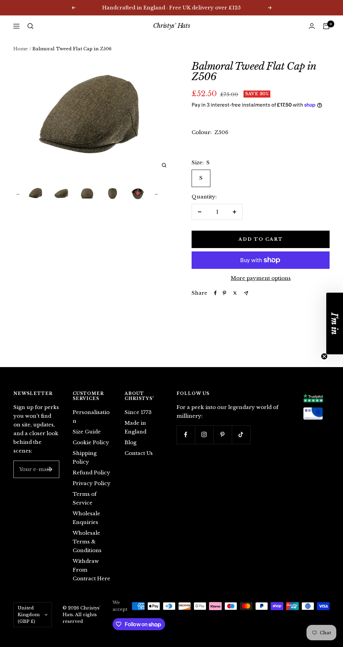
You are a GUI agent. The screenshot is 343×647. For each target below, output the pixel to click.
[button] (334, 323)
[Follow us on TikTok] (241, 434)
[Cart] (326, 26)
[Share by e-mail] (246, 293)
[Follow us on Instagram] (204, 434)
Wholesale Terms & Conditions (87, 541)
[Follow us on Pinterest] (222, 434)
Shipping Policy (84, 457)
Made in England (135, 427)
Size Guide (87, 431)
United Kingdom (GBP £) (29, 614)
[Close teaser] (324, 356)
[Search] (30, 26)
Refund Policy (91, 472)
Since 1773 (138, 412)
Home (20, 49)
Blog (130, 442)
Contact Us (139, 453)
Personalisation (91, 416)
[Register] (50, 469)
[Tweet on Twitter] (235, 293)
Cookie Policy (91, 442)
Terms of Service (84, 498)
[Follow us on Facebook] (186, 434)
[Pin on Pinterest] (224, 293)
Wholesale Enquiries (86, 517)
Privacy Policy (92, 483)
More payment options (261, 278)
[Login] (312, 26)
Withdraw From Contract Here (91, 570)
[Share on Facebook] (215, 293)
